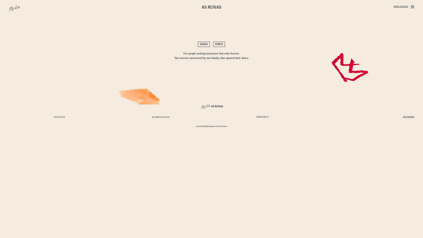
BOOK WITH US (401, 6)
